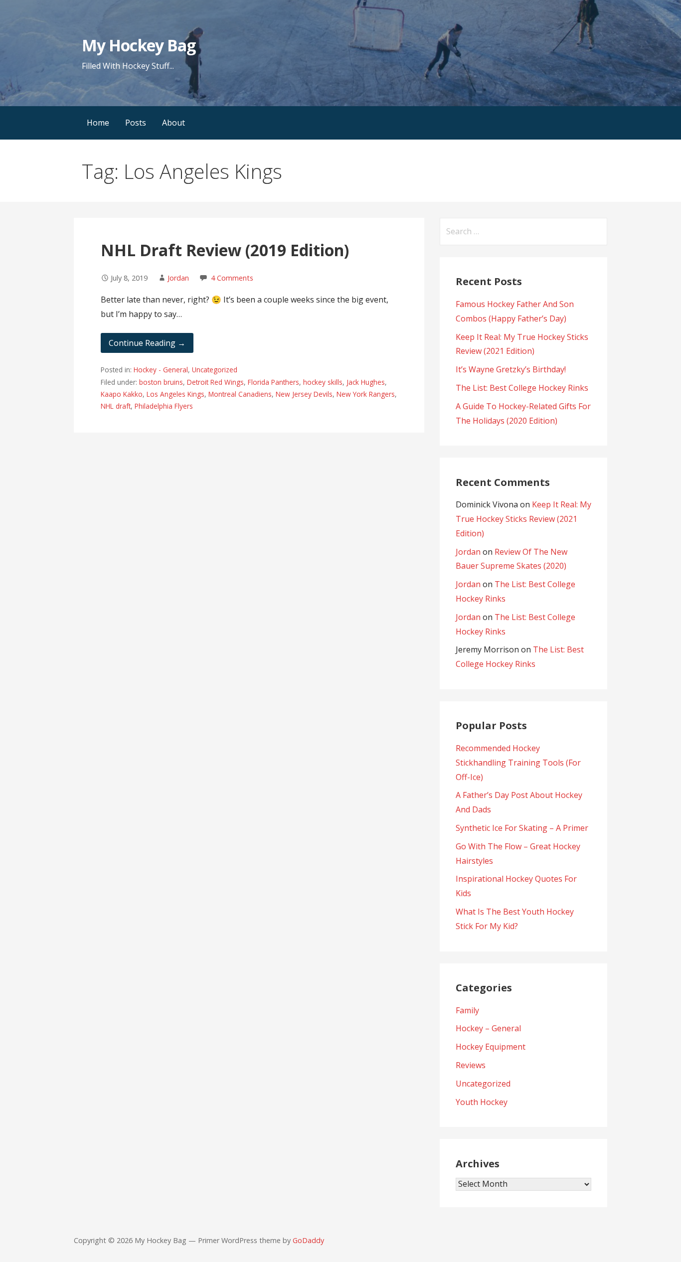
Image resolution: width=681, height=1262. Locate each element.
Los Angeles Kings (175, 394)
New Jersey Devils (304, 394)
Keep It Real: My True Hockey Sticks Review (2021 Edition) (523, 519)
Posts (135, 122)
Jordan (178, 278)
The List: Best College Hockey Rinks (522, 387)
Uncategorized (214, 369)
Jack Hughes (365, 382)
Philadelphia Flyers (164, 406)
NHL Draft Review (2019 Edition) (225, 250)
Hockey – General (488, 1028)
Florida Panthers (273, 382)
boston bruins (161, 382)
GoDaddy (308, 1240)
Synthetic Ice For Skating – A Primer (522, 827)
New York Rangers (366, 394)
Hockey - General (161, 369)
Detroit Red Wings (215, 382)
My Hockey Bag (138, 45)
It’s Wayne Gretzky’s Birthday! (511, 369)
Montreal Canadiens (240, 394)
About (173, 122)
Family (467, 1010)
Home (98, 122)
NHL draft (116, 406)
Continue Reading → (147, 342)
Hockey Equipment (490, 1046)
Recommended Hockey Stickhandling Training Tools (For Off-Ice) (518, 763)
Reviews (471, 1065)
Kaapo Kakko (122, 394)
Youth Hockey (482, 1102)
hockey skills (322, 382)
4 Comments (232, 278)
